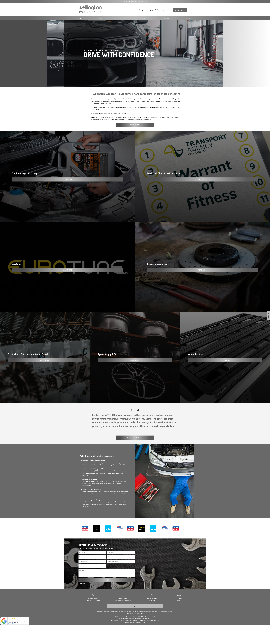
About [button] (100, 18)
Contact (188, 18)
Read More (67, 179)
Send (107, 580)
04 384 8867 (181, 10)
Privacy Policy (81, 583)
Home (80, 18)
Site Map (127, 622)
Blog (143, 18)
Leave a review (135, 606)
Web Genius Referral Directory (137, 622)
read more (135, 125)
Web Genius (147, 618)
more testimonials (135, 437)
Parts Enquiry (165, 18)
